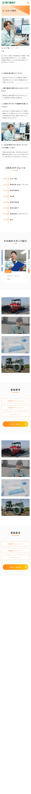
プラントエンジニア (15, 414)
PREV (2, 266)
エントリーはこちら (15, 424)
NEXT (28, 266)
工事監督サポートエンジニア (15, 401)
